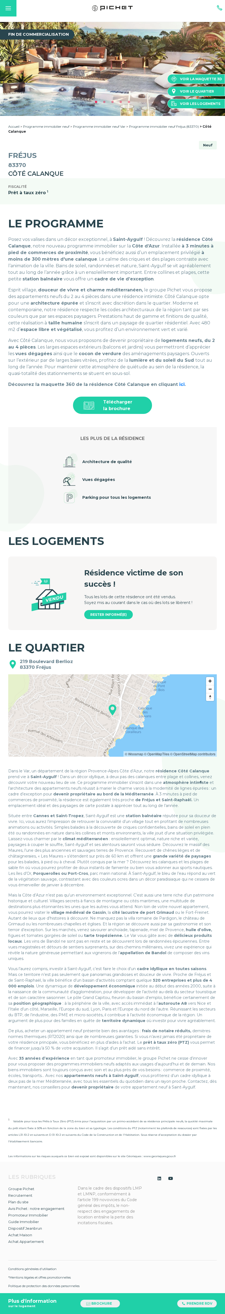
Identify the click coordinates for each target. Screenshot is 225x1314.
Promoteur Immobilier (28, 1215)
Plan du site (18, 1202)
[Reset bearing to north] (210, 697)
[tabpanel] (112, 69)
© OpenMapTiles (156, 753)
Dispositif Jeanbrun (25, 1228)
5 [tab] (129, 102)
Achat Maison (20, 1235)
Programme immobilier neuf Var (99, 126)
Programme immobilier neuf (46, 126)
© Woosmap (134, 753)
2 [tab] (104, 102)
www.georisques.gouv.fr (160, 1156)
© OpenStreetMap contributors (192, 753)
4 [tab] (120, 102)
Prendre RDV (199, 1303)
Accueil (13, 126)
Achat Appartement (26, 1241)
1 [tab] (96, 102)
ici (182, 384)
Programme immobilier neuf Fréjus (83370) (164, 126)
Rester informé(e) (108, 615)
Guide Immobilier (23, 1222)
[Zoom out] (210, 689)
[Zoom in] (210, 681)
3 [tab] (112, 102)
